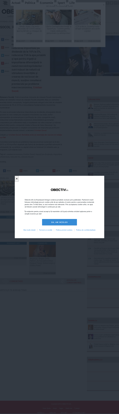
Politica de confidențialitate (86, 230)
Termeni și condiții (45, 230)
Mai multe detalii (29, 230)
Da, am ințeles (59, 222)
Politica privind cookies (64, 230)
